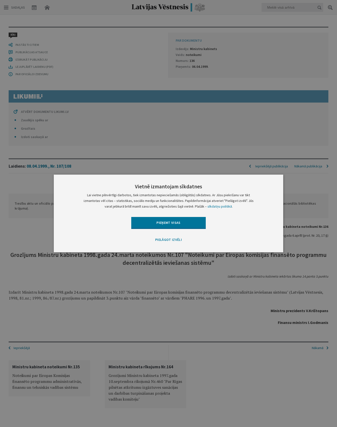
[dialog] (168, 213)
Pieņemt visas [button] (168, 222)
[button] (168, 240)
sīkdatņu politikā (219, 206)
